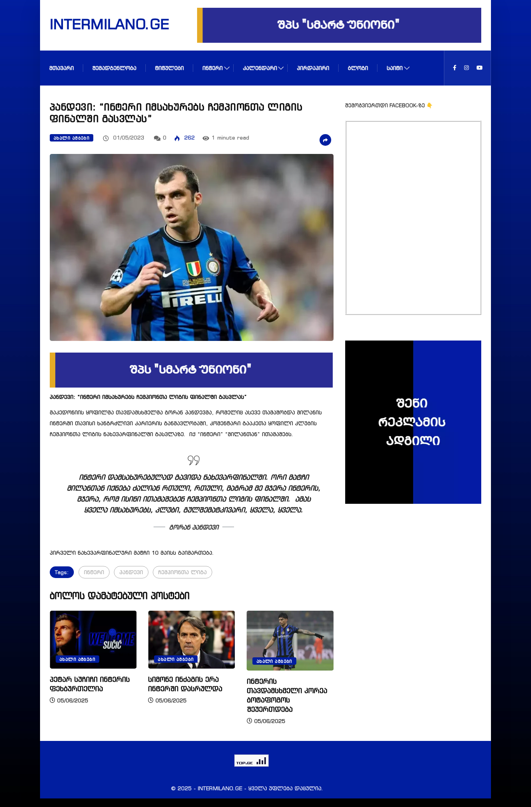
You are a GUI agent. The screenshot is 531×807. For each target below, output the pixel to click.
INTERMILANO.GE (99, 23)
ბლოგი (358, 68)
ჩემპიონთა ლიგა (182, 572)
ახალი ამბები (71, 138)
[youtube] (480, 68)
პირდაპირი (313, 68)
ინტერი (213, 68)
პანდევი (131, 572)
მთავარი (61, 68)
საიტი (395, 68)
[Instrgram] (466, 68)
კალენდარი (260, 68)
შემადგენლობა (114, 68)
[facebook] (454, 68)
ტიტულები (169, 68)
